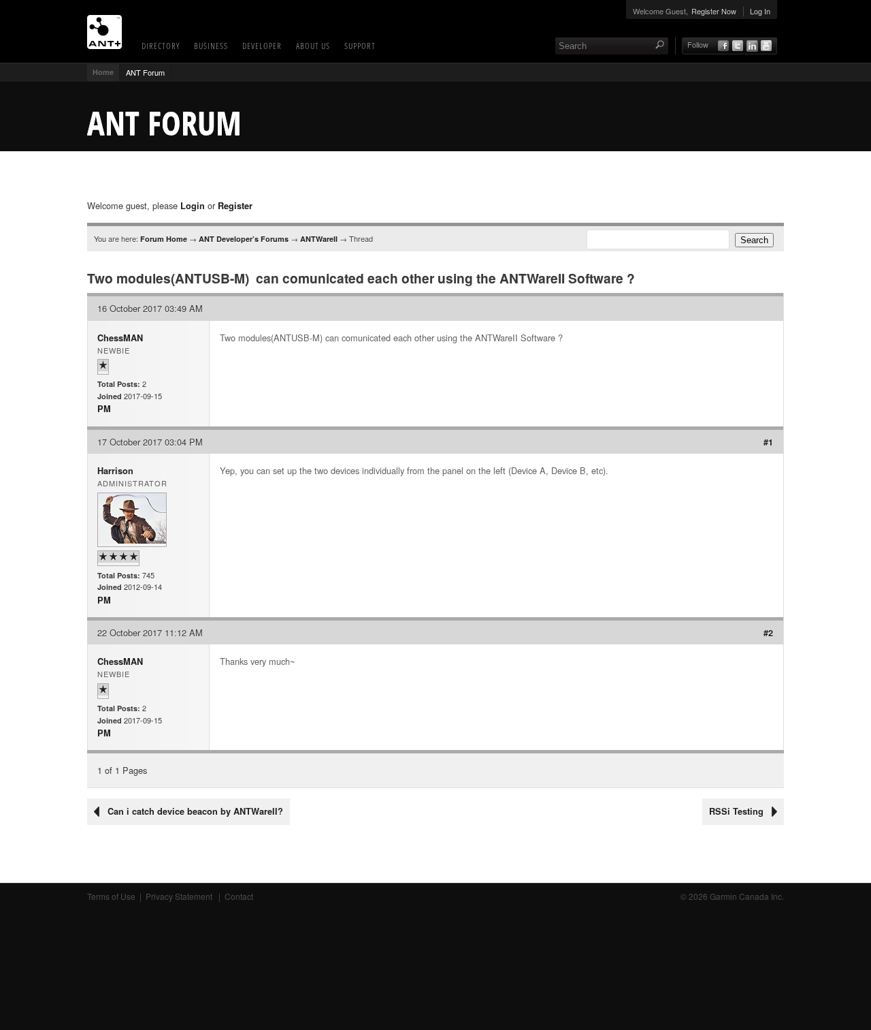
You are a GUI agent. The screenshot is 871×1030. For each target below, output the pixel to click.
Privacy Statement (180, 896)
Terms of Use (111, 896)
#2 (768, 633)
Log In (760, 10)
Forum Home (163, 239)
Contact (239, 896)
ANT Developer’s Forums (244, 239)
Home (103, 72)
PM (104, 409)
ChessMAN (120, 338)
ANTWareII (319, 239)
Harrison (115, 471)
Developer (262, 46)
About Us (313, 46)
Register (235, 206)
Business (211, 46)
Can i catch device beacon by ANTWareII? (195, 811)
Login (192, 206)
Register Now (713, 10)
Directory (161, 46)
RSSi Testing (736, 811)
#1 (768, 442)
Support (360, 46)
